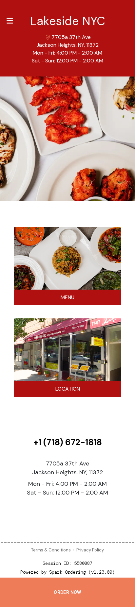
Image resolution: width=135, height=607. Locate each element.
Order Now (67, 592)
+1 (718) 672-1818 (67, 442)
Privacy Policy (90, 550)
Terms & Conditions (51, 550)
